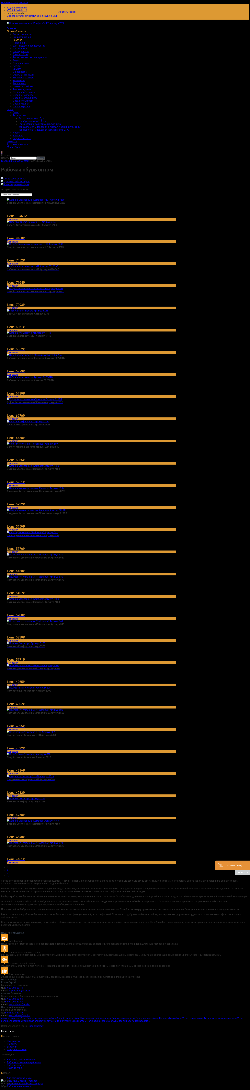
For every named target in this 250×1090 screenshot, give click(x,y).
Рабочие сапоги (15, 1065)
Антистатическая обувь (32, 118)
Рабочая (17, 40)
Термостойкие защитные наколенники (40, 124)
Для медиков (20, 48)
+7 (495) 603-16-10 (17, 10)
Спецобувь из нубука (67, 1018)
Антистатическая (22, 34)
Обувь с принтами (23, 74)
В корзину (12, 219)
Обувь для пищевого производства (130, 1021)
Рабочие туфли (15, 1068)
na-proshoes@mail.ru (19, 1015)
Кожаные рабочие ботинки (21, 1059)
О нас (10, 109)
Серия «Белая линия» (25, 98)
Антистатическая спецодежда (30, 57)
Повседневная (21, 51)
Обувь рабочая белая (14, 178)
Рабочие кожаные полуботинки (24, 1062)
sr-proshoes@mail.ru (19, 990)
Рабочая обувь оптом (123, 1018)
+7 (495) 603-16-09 (17, 7)
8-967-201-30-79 (14, 988)
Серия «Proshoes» (23, 95)
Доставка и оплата (17, 144)
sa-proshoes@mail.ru (19, 1004)
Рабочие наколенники (19, 1086)
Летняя (17, 66)
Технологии (19, 115)
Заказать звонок (67, 11)
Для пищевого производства (29, 45)
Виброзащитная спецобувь (41, 1018)
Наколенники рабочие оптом (95, 1018)
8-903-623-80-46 (14, 1012)
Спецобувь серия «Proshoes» (23, 1080)
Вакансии (18, 135)
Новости (17, 132)
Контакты (12, 141)
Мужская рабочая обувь (16, 181)
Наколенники (20, 42)
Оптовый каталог (16, 31)
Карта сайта (7, 1031)
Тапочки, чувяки (22, 89)
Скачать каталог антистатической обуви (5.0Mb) (32, 15)
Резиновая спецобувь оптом (38, 1021)
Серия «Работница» (24, 92)
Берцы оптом (78, 1021)
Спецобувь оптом (19, 161)
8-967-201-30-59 (14, 1001)
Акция (16, 60)
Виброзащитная (22, 37)
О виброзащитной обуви (33, 121)
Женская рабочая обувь (16, 184)
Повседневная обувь (147, 1018)
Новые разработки (23, 86)
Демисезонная (21, 63)
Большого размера (23, 77)
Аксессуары (19, 83)
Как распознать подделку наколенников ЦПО (44, 129)
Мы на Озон (13, 147)
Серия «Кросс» (21, 106)
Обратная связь (22, 138)
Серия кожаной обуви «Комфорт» (25, 1083)
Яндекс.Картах (36, 1026)
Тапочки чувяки (62, 1021)
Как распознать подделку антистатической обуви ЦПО (50, 127)
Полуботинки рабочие (99, 1021)
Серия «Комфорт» (23, 100)
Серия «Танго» (21, 103)
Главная (11, 28)
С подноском (20, 71)
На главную (13, 1041)
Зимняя (17, 69)
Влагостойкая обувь (170, 1018)
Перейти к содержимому (14, 2)
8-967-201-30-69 (14, 999)
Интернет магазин (16, 1049)
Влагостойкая (20, 54)
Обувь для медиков (192, 1018)
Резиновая (19, 80)
